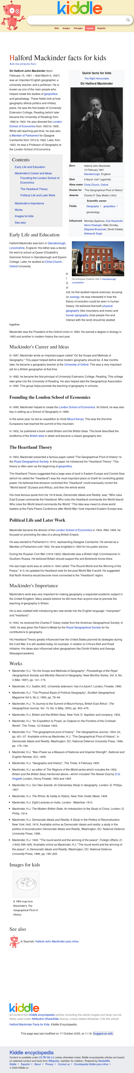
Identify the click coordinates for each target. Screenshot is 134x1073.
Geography (93, 206)
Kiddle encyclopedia (42, 1015)
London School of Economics (77, 407)
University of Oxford (76, 364)
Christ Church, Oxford (96, 184)
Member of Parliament (25, 135)
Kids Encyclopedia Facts (23, 63)
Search (128, 20)
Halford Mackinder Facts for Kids (29, 1024)
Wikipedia (54, 1061)
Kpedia (90, 28)
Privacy (49, 1064)
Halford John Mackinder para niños (57, 941)
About (37, 1064)
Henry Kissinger (93, 225)
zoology (74, 297)
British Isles (37, 436)
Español (101, 28)
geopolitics (109, 206)
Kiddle (13, 1064)
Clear (121, 20)
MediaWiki (104, 1061)
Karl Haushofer (114, 221)
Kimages (78, 28)
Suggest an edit (103, 1033)
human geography (77, 315)
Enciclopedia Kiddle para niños (91, 1064)
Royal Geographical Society (31, 461)
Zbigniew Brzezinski (95, 229)
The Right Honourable (97, 78)
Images (66, 28)
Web (56, 28)
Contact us (64, 1064)
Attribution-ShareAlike (45, 1019)
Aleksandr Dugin (93, 233)
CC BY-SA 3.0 (46, 1057)
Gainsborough (92, 174)
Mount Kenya (75, 419)
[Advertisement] (67, 41)
